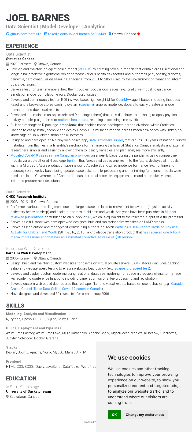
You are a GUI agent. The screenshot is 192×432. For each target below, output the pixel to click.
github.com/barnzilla (25, 34)
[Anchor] (109, 26)
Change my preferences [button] (145, 415)
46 (89, 217)
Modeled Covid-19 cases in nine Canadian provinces (50, 156)
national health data (73, 120)
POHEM (84, 69)
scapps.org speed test (131, 268)
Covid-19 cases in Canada (82, 289)
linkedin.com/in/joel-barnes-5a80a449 (77, 34)
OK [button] (114, 415)
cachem (86, 105)
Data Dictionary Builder (106, 140)
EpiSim (72, 161)
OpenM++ (123, 100)
